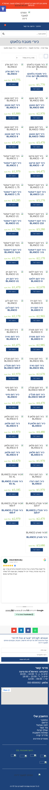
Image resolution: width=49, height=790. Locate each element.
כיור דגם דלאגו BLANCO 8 (36, 280)
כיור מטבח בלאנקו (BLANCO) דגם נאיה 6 (37, 76)
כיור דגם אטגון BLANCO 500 (36, 106)
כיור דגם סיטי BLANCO (12, 395)
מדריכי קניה (42, 735)
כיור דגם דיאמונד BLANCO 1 (12, 164)
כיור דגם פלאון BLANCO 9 (12, 453)
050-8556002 (34, 682)
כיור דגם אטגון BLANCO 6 (12, 106)
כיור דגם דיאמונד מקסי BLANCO (12, 251)
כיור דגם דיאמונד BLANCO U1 (12, 222)
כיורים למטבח (22, 48)
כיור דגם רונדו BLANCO (37, 482)
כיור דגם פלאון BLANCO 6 (36, 453)
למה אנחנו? (42, 725)
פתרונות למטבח (34, 48)
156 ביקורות (10, 610)
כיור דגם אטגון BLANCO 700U (37, 135)
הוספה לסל (36, 89)
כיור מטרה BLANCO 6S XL (12, 482)
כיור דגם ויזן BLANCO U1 (12, 280)
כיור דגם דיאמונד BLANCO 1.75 (12, 193)
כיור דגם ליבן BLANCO (12, 309)
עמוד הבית (44, 48)
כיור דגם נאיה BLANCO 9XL (37, 366)
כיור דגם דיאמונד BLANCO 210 (37, 222)
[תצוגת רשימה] (41, 56)
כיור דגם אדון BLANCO (12, 72)
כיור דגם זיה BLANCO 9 (37, 309)
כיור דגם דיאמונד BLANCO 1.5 (37, 193)
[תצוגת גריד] (46, 56)
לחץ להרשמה (24, 659)
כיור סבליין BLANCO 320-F (36, 511)
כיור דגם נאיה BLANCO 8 (12, 337)
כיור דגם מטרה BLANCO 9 (37, 337)
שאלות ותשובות (40, 732)
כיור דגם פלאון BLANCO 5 (12, 424)
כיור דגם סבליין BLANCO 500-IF (36, 395)
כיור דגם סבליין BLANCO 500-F (12, 366)
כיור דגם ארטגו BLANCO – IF (37, 164)
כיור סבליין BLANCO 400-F (12, 511)
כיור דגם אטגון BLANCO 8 (12, 135)
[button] (35, 630)
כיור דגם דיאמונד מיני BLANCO (37, 251)
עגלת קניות (42, 730)
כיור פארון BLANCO (36, 537)
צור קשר (26, 26)
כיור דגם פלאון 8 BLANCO (36, 424)
